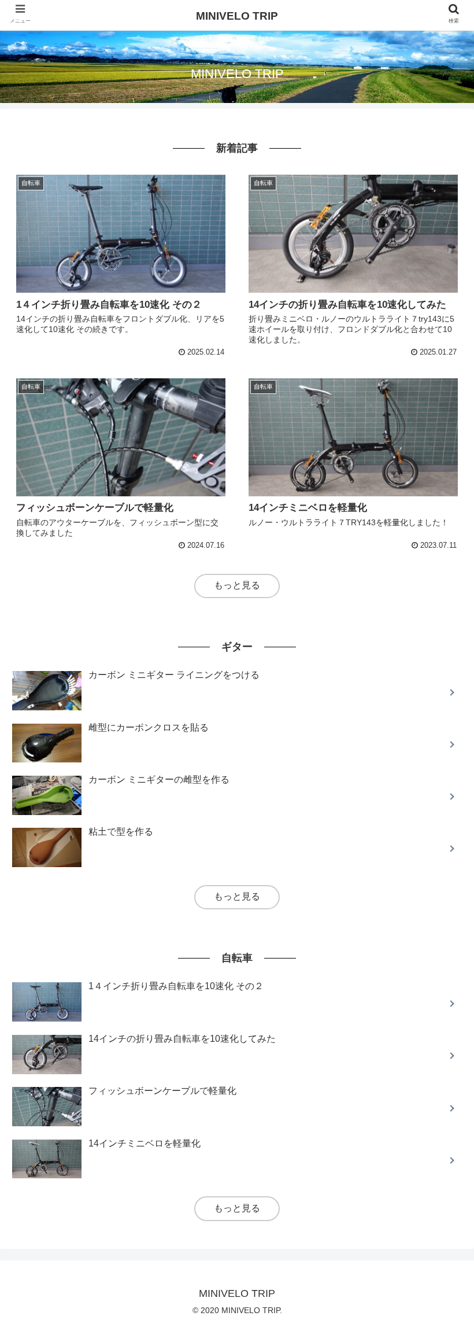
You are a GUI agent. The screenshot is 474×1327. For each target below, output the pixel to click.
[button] (438, 1069)
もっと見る (237, 585)
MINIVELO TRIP (237, 16)
